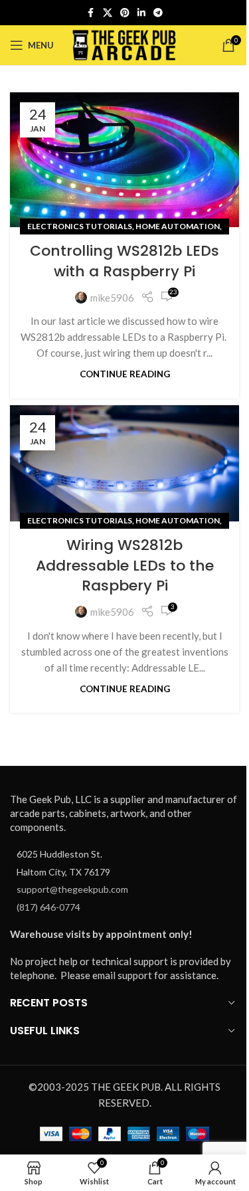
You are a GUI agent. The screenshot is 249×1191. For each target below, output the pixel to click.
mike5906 (112, 298)
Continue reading (125, 374)
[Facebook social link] (91, 13)
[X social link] (107, 13)
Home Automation (177, 226)
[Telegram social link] (158, 13)
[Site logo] (124, 44)
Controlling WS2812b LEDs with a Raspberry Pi (124, 261)
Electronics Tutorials (79, 226)
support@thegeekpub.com (72, 889)
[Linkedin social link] (141, 13)
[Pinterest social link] (124, 13)
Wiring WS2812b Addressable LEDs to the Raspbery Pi (125, 565)
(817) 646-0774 (48, 907)
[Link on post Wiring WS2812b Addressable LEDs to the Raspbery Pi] (124, 463)
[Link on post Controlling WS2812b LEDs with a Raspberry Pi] (124, 159)
